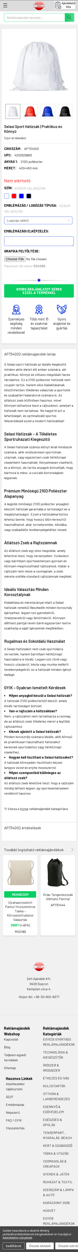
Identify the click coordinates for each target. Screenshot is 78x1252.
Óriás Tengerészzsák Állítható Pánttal (58, 897)
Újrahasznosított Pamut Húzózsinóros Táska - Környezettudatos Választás (20, 911)
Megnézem (20, 894)
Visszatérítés (15, 1128)
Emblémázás (15, 1104)
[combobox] (39, 17)
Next (71, 849)
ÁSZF (9, 1097)
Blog (7, 1047)
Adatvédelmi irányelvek (17, 1237)
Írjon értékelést (15, 138)
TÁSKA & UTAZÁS (56, 1153)
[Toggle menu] (5, 5)
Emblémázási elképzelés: (26, 231)
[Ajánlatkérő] (66, 5)
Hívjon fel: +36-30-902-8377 (39, 997)
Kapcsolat (11, 1039)
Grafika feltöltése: (22, 251)
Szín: (25, 188)
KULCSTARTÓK (54, 1086)
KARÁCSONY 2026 (56, 1203)
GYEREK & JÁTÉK (56, 1174)
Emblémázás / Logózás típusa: (37, 208)
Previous (67, 849)
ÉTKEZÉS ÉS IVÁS (56, 1078)
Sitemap (10, 1068)
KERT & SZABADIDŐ (57, 1145)
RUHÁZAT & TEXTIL (58, 1182)
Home (24, 809)
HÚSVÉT (49, 1210)
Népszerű (13, 1112)
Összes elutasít (40, 1246)
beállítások (13, 1246)
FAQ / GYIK (14, 1120)
